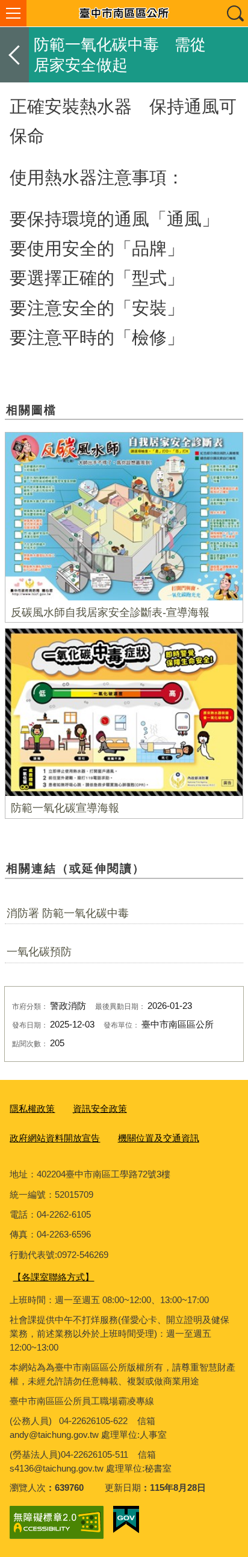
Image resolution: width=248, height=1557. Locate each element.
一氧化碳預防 (39, 952)
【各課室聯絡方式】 (53, 1277)
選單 (13, 13)
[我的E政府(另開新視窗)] (126, 1520)
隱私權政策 (32, 1108)
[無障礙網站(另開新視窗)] (57, 1522)
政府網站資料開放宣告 (55, 1138)
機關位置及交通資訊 (158, 1138)
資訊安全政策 (100, 1108)
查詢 (235, 13)
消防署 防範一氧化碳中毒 (68, 913)
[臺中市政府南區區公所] (124, 13)
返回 (14, 54)
